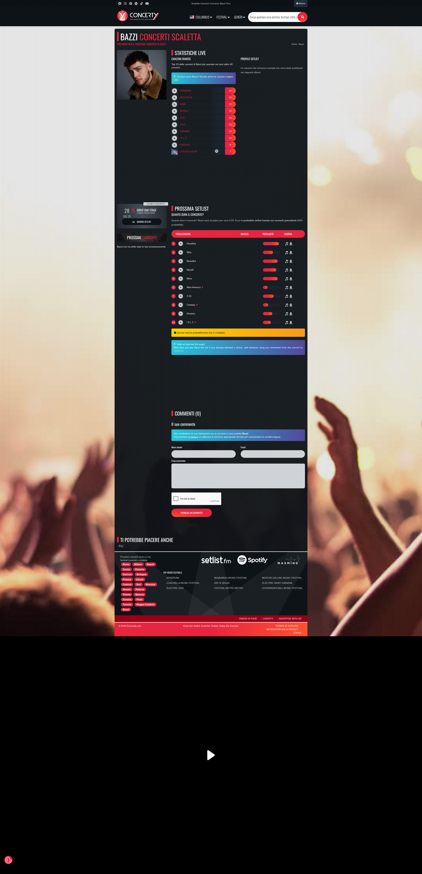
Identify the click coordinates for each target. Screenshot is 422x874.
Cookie (297, 633)
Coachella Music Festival (183, 583)
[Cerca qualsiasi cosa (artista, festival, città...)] (302, 17)
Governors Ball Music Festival (282, 588)
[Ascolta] (217, 151)
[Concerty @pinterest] (130, 3)
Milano (138, 564)
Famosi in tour (248, 619)
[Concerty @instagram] (125, 3)
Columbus (202, 17)
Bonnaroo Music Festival (230, 578)
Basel (126, 609)
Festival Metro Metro (228, 588)
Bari (138, 584)
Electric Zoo (175, 588)
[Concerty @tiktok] (141, 3)
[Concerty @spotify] (136, 3)
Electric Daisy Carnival (277, 583)
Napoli (150, 564)
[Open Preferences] (8, 860)
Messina (150, 584)
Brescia (140, 594)
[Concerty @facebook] (119, 3)
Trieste (126, 594)
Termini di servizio (286, 626)
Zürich (139, 579)
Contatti (268, 619)
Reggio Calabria (145, 604)
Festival (222, 17)
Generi (238, 17)
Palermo (139, 569)
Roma (126, 564)
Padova (140, 589)
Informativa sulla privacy (282, 629)
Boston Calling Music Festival (282, 578)
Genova (127, 574)
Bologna (141, 574)
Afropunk (172, 578)
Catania (127, 584)
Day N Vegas (221, 583)
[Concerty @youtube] (147, 3)
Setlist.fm (178, 351)
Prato (139, 599)
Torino (126, 569)
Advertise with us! (290, 619)
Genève (127, 599)
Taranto (127, 604)
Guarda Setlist (143, 221)
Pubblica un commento (192, 512)
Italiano (301, 3)
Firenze (127, 579)
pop (121, 546)
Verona (127, 589)
